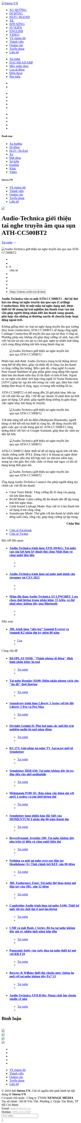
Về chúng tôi (17, 38)
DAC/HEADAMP (21, 62)
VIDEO (14, 34)
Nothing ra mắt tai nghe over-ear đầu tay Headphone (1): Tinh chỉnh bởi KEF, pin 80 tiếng (42, 862)
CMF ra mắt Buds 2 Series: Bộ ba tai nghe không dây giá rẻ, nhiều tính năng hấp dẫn (42, 929)
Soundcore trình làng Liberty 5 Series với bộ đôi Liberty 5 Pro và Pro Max (41, 705)
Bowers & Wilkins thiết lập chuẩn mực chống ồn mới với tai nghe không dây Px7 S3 (41, 974)
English (14, 165)
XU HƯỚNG (18, 10)
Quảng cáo (16, 45)
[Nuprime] (3, 1038)
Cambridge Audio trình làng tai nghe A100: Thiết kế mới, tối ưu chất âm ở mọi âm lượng (44, 907)
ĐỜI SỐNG (17, 24)
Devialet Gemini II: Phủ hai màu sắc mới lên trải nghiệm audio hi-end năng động (41, 727)
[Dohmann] (3, 1030)
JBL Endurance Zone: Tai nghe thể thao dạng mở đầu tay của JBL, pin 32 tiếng (42, 884)
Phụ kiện (14, 76)
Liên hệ (14, 52)
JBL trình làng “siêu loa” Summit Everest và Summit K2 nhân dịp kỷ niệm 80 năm (39, 630)
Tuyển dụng (16, 48)
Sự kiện (14, 161)
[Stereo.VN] (10, 3)
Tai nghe (14, 59)
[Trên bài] (3, 208)
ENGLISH (16, 31)
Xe (11, 154)
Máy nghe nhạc (19, 66)
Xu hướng (15, 143)
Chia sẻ (20, 530)
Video (13, 172)
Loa (19, 640)
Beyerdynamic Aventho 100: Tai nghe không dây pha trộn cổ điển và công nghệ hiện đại (41, 839)
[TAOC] (3, 1042)
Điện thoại (15, 73)
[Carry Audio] (3, 1034)
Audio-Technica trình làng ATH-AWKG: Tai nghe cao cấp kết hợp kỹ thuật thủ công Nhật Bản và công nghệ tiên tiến (42, 551)
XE (11, 20)
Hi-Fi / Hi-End (18, 150)
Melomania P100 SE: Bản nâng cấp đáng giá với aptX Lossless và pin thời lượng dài (41, 794)
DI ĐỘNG (16, 13)
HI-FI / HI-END (19, 17)
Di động (14, 147)
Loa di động (17, 69)
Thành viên (16, 41)
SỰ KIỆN (15, 27)
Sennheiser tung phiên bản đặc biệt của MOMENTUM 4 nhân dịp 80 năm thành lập (39, 817)
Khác (12, 168)
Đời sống (15, 158)
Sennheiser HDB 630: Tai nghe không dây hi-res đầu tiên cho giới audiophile (41, 772)
